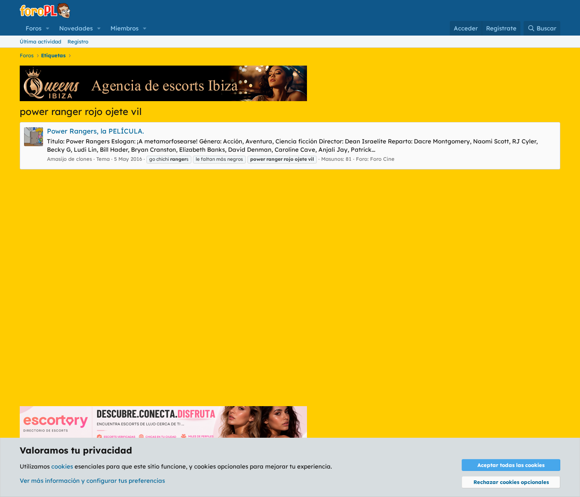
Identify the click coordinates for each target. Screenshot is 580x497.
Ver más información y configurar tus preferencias (92, 480)
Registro (77, 41)
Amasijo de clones (69, 159)
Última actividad (40, 41)
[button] (47, 28)
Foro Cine (382, 159)
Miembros (124, 28)
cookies (62, 466)
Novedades (76, 28)
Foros (33, 28)
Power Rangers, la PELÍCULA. (95, 131)
